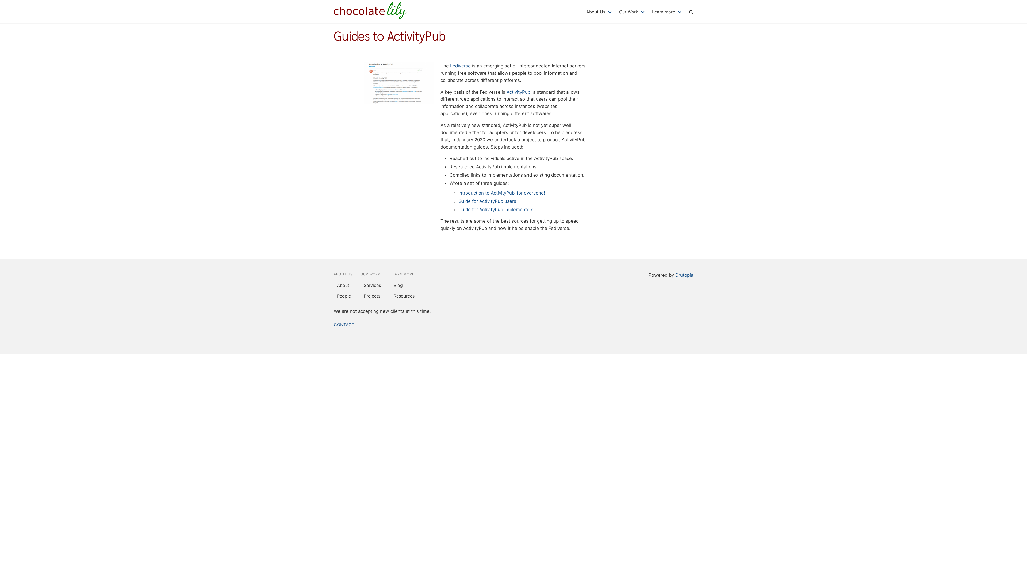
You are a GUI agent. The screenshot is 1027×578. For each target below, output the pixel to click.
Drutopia (684, 275)
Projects (372, 296)
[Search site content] (691, 11)
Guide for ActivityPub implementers (496, 209)
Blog (398, 285)
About (343, 285)
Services (372, 285)
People (344, 296)
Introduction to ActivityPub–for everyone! (501, 193)
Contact (344, 324)
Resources (404, 296)
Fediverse (460, 66)
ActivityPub (518, 92)
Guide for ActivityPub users (487, 201)
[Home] (370, 17)
